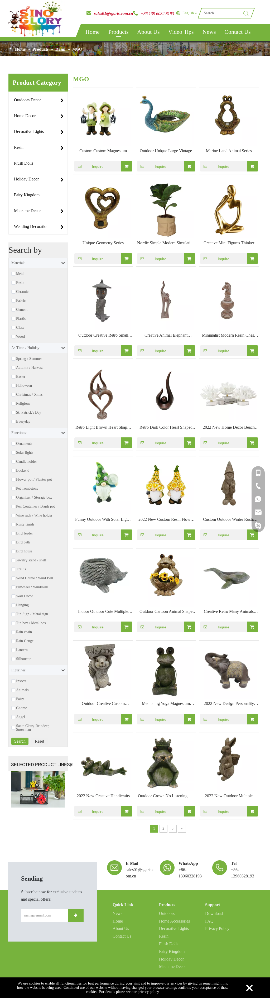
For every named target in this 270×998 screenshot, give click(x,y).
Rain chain (24, 632)
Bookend (22, 470)
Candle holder (26, 462)
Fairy (20, 699)
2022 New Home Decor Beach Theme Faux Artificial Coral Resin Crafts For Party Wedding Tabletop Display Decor (229, 428)
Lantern (22, 650)
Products (118, 31)
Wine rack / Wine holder (34, 515)
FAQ (209, 921)
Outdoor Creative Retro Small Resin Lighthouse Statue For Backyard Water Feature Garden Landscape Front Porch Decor (103, 336)
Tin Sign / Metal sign (32, 614)
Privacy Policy (217, 928)
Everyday (23, 421)
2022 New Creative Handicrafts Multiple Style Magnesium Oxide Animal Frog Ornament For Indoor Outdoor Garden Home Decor (103, 796)
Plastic (21, 319)
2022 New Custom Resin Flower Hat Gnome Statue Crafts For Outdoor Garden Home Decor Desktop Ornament (166, 520)
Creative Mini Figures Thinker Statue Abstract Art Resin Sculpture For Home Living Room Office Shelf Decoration (229, 243)
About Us (148, 31)
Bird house (24, 551)
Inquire (98, 166)
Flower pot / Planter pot (34, 479)
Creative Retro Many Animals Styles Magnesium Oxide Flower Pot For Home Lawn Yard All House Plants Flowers (228, 612)
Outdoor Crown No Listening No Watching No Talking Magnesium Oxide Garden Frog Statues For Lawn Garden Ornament (166, 796)
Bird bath (23, 542)
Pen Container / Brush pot (35, 506)
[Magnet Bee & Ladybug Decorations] (38, 789)
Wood (20, 336)
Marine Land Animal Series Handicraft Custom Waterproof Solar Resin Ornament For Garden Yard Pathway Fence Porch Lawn (228, 151)
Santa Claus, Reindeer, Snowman (33, 728)
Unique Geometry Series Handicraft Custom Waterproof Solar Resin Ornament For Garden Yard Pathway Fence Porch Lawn (103, 243)
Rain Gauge (24, 641)
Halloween (24, 386)
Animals (22, 690)
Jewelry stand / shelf (31, 560)
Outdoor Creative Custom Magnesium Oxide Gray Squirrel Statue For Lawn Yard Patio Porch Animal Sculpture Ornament (103, 704)
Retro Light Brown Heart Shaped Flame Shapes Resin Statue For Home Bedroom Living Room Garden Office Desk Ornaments (103, 428)
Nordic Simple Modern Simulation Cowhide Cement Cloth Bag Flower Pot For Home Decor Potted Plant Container (166, 243)
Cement (21, 310)
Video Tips (181, 31)
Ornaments (24, 444)
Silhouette (23, 659)
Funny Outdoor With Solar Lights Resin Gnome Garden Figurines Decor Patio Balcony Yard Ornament (103, 520)
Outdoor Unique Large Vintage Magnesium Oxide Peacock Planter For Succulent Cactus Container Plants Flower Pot (166, 151)
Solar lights (24, 453)
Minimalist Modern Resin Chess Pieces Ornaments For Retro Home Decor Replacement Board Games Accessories (229, 336)
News (209, 31)
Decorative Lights (174, 928)
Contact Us (237, 31)
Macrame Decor (172, 966)
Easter (20, 377)
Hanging (22, 605)
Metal (20, 274)
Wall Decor (24, 596)
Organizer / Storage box (34, 497)
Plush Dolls (168, 944)
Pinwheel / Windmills (32, 587)
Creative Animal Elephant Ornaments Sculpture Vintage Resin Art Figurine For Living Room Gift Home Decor (166, 336)
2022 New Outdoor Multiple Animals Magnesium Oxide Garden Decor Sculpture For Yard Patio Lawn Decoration (229, 796)
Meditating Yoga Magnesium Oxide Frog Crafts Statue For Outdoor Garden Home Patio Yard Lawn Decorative (165, 704)
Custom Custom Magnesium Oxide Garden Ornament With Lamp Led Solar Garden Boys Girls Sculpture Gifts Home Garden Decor (103, 151)
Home (92, 31)
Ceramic (22, 292)
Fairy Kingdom (172, 951)
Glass (20, 328)
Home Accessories (174, 921)
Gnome (21, 708)
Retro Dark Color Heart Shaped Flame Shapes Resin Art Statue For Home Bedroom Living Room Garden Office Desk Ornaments (166, 428)
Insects (21, 681)
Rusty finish (25, 524)
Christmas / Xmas (29, 395)
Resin (20, 283)
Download (214, 913)
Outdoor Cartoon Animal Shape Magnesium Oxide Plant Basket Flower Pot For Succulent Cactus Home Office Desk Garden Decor (166, 612)
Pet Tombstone (27, 488)
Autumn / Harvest (29, 368)
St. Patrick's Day (28, 412)
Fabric (21, 301)
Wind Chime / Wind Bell (34, 578)
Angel (20, 717)
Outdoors (167, 913)
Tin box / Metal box (31, 623)
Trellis (21, 569)
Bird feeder (24, 533)
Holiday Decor (171, 959)
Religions (23, 403)
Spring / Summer (29, 359)
